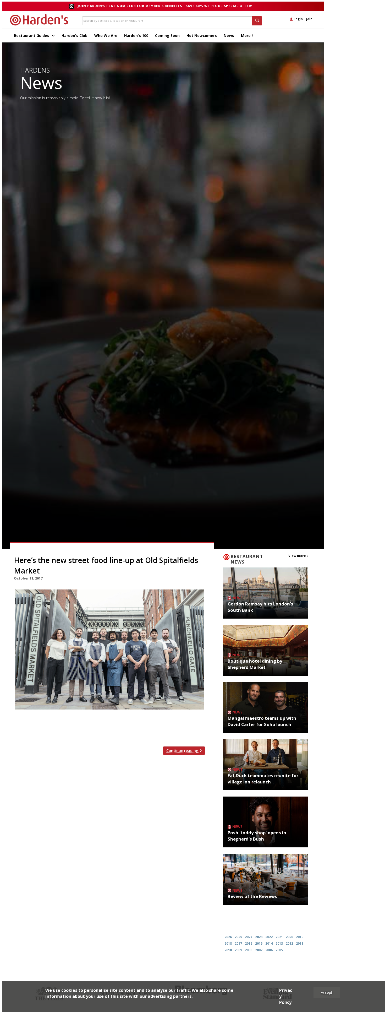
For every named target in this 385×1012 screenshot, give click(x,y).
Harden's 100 (136, 35)
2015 (258, 943)
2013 (279, 943)
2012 (289, 943)
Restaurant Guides (32, 35)
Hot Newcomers (201, 35)
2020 (289, 937)
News (229, 35)
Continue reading (182, 750)
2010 (228, 950)
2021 (279, 937)
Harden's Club (74, 35)
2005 (279, 950)
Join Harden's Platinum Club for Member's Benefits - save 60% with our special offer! (165, 6)
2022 (269, 937)
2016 (248, 943)
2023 (258, 937)
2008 (248, 950)
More (246, 35)
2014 (269, 943)
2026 (228, 937)
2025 (238, 937)
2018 (228, 943)
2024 (248, 937)
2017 (238, 943)
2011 (299, 943)
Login (298, 19)
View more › (298, 556)
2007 (258, 950)
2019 (299, 937)
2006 (269, 950)
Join (309, 19)
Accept (326, 992)
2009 (238, 950)
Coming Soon (167, 35)
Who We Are (105, 35)
